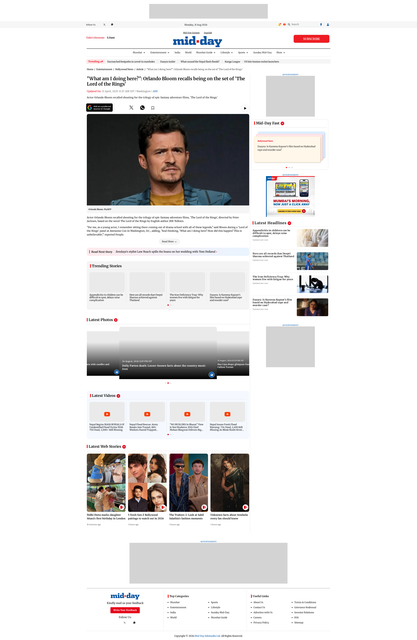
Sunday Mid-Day (262, 52)
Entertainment (158, 52)
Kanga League (232, 62)
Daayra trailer (167, 62)
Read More (168, 241)
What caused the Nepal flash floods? (200, 62)
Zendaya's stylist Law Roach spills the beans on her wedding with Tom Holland (166, 251)
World (188, 52)
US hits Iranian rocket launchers (261, 61)
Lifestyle (225, 52)
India (177, 52)
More (279, 52)
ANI (155, 91)
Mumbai (137, 52)
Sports (241, 52)
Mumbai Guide (204, 52)
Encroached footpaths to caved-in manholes (131, 62)
